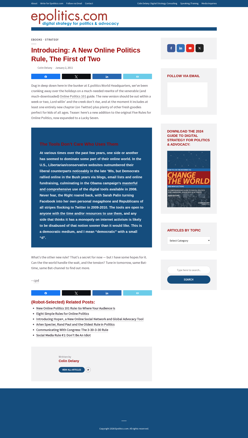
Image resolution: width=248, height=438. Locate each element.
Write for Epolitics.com (51, 3)
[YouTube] (190, 48)
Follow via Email (74, 3)
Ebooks (36, 39)
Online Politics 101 (73, 96)
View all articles (71, 369)
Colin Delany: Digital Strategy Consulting (157, 3)
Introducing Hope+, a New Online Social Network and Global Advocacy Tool (90, 319)
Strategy (52, 39)
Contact (89, 3)
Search (189, 279)
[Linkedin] (181, 48)
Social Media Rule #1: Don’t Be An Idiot (63, 335)
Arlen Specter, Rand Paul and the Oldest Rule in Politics (75, 324)
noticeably (80, 171)
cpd (36, 280)
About (34, 3)
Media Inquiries (209, 3)
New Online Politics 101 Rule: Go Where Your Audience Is (75, 308)
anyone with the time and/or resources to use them (81, 213)
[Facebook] (171, 48)
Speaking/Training (189, 3)
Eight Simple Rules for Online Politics (62, 313)
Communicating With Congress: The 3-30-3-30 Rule (72, 330)
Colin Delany (45, 67)
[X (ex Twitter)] (200, 48)
